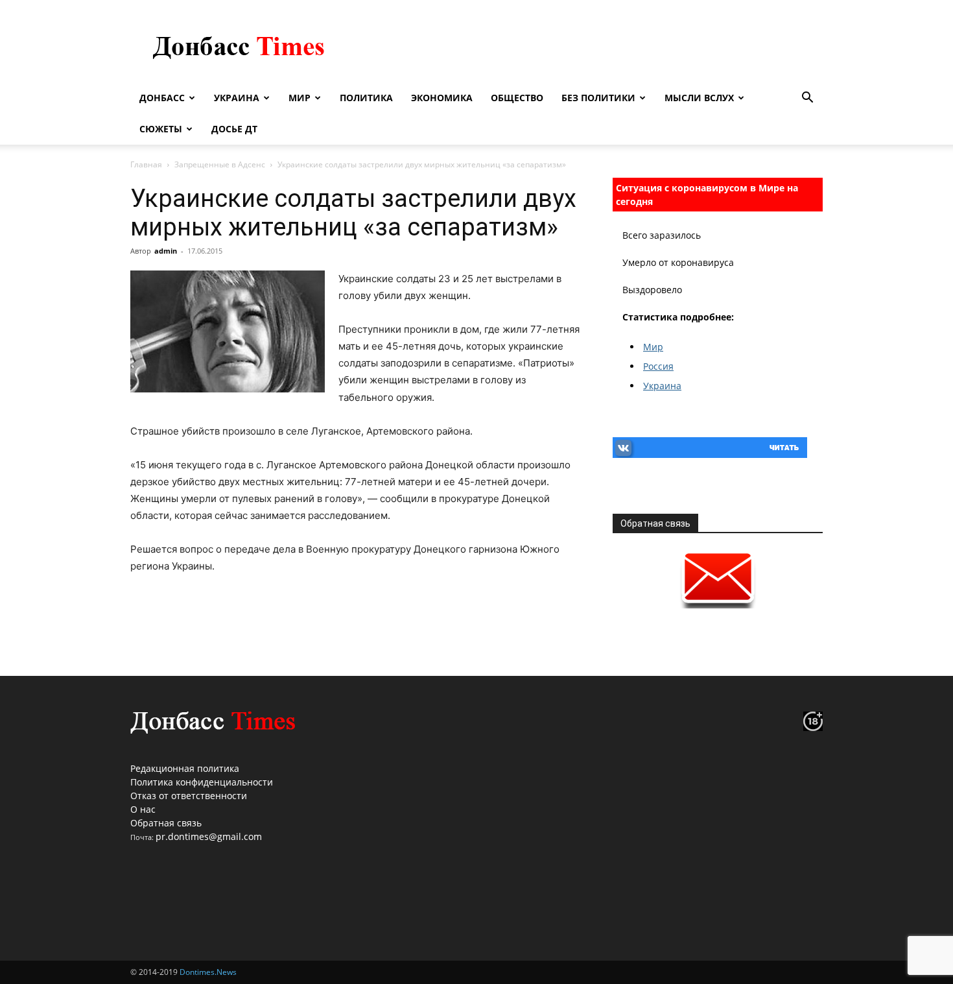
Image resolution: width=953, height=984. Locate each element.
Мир (299, 97)
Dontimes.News (208, 972)
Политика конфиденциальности (201, 782)
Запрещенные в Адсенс (219, 164)
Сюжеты (160, 129)
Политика (366, 97)
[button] (807, 99)
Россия (658, 366)
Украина (236, 97)
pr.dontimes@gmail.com (209, 836)
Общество (517, 97)
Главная (146, 164)
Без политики (598, 97)
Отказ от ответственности (188, 795)
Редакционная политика (184, 768)
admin (165, 251)
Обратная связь (166, 823)
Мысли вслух (699, 97)
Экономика (442, 97)
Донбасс (162, 97)
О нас (143, 809)
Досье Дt (234, 129)
